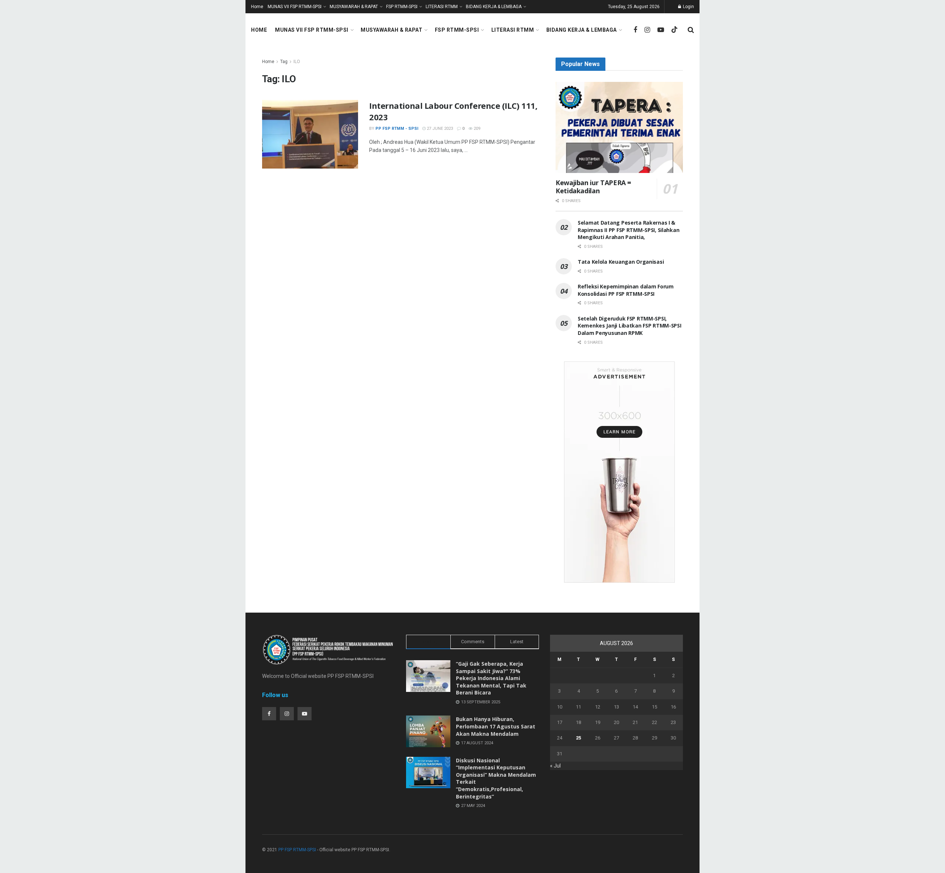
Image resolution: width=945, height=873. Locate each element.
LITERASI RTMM (442, 6)
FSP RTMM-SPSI (401, 6)
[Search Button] (691, 30)
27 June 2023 (439, 128)
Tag (284, 61)
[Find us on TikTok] (674, 29)
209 (476, 128)
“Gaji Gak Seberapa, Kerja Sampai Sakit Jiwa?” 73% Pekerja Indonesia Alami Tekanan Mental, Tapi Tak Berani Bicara (491, 678)
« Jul (555, 766)
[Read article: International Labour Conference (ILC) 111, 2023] (310, 134)
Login (688, 6)
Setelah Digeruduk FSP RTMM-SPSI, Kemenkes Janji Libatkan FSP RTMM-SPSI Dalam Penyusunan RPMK (629, 325)
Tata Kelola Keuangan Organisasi (621, 261)
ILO (296, 61)
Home (257, 6)
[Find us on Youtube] (660, 30)
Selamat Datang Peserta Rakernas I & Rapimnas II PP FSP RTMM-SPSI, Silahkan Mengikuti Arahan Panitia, (628, 229)
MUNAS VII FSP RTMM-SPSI (295, 6)
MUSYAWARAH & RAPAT (354, 6)
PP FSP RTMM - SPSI (396, 128)
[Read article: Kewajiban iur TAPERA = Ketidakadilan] (619, 127)
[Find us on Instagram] (647, 30)
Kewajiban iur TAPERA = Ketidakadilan (593, 186)
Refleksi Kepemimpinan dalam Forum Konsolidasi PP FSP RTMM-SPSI (626, 290)
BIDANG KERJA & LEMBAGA (494, 6)
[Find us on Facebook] (635, 30)
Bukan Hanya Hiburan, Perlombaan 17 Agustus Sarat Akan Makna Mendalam (495, 726)
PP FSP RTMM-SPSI (297, 849)
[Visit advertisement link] (619, 472)
